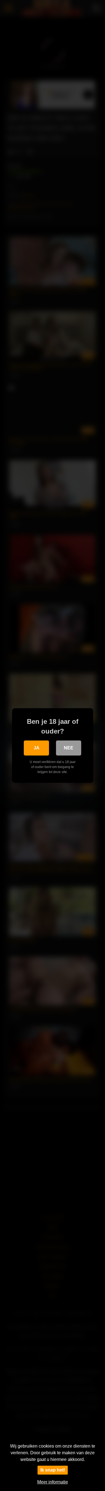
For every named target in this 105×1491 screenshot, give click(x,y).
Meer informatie (52, 1482)
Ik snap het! (52, 1470)
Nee (68, 748)
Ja (36, 748)
